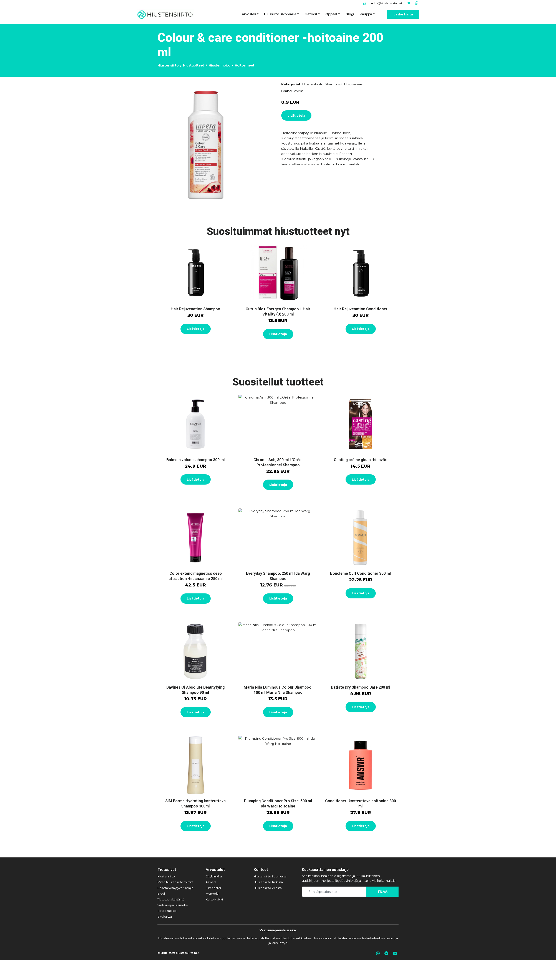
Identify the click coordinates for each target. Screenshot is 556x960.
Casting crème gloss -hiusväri (360, 459)
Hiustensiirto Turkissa (268, 882)
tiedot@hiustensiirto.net (386, 3)
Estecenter (213, 888)
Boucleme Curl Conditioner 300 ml (360, 573)
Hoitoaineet (244, 65)
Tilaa (382, 892)
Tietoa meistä (167, 910)
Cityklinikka (214, 876)
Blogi (350, 14)
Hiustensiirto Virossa (268, 888)
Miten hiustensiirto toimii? (175, 882)
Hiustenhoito (219, 65)
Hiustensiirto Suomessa (270, 876)
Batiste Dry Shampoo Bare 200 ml (360, 687)
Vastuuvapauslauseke (172, 905)
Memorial (212, 893)
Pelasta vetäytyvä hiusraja (175, 888)
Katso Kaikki (214, 899)
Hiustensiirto (168, 65)
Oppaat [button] (331, 14)
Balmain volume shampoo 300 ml (195, 459)
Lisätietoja (296, 116)
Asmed (211, 882)
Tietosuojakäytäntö (171, 899)
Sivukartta (164, 916)
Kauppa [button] (366, 14)
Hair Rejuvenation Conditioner (360, 309)
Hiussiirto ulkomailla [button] (280, 14)
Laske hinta (403, 14)
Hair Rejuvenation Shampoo (195, 309)
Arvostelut (250, 14)
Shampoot (334, 84)
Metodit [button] (310, 14)
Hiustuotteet (193, 65)
